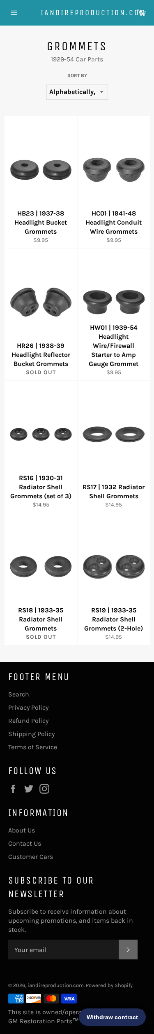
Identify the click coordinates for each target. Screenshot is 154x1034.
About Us (21, 830)
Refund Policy (28, 721)
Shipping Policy (31, 734)
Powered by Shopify (109, 985)
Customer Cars (30, 856)
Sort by (77, 75)
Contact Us (24, 843)
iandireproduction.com (77, 12)
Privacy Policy (28, 707)
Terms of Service (32, 747)
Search (18, 694)
